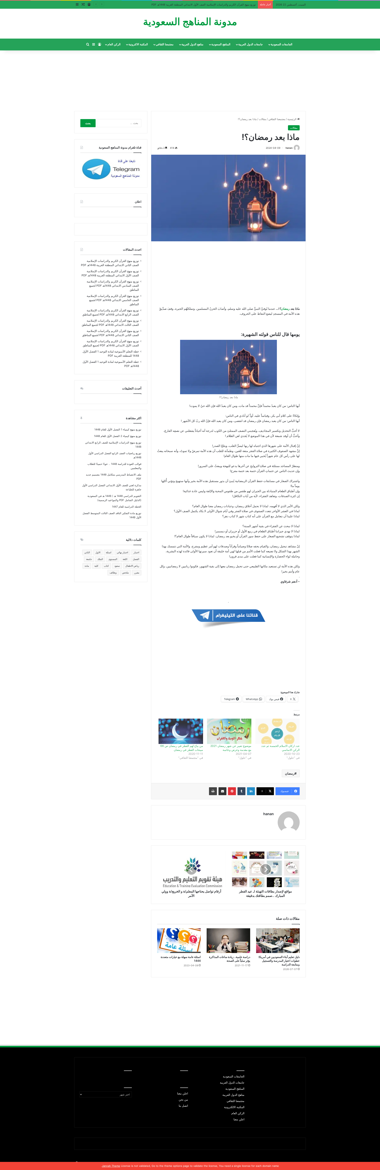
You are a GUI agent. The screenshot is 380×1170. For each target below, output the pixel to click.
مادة (87, 565)
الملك (100, 559)
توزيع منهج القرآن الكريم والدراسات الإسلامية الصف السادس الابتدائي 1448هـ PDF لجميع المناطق (113, 285)
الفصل (136, 559)
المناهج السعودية (220, 44)
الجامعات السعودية (281, 44)
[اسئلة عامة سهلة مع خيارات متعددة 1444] (179, 940)
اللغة (125, 559)
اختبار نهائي (122, 552)
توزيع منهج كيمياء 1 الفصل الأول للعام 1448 (117, 429)
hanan (289, 147)
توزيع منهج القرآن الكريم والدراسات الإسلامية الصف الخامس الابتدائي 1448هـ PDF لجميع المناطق (113, 300)
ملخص (125, 572)
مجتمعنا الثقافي (165, 44)
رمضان (285, 309)
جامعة (89, 559)
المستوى (112, 559)
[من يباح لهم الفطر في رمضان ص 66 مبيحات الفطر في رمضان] (181, 731)
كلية (96, 565)
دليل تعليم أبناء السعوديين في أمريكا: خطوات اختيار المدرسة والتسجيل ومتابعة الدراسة (279, 960)
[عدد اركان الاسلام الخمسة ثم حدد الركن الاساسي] (277, 731)
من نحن (183, 1099)
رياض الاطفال (132, 565)
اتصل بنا (183, 1105)
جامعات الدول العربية (250, 44)
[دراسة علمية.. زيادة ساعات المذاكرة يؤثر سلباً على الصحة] (228, 940)
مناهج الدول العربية (192, 44)
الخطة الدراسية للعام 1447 (126, 506)
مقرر (136, 572)
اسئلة (108, 552)
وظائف (113, 572)
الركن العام (114, 44)
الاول (97, 552)
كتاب (106, 565)
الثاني (87, 552)
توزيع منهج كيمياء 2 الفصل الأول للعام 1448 (117, 436)
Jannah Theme (111, 1165)
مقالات (262, 119)
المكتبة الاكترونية (138, 44)
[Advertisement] (190, 79)
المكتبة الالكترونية (234, 1107)
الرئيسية (292, 119)
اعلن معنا (239, 1119)
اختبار (136, 552)
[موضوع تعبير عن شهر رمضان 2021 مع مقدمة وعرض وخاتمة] (229, 731)
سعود (117, 565)
